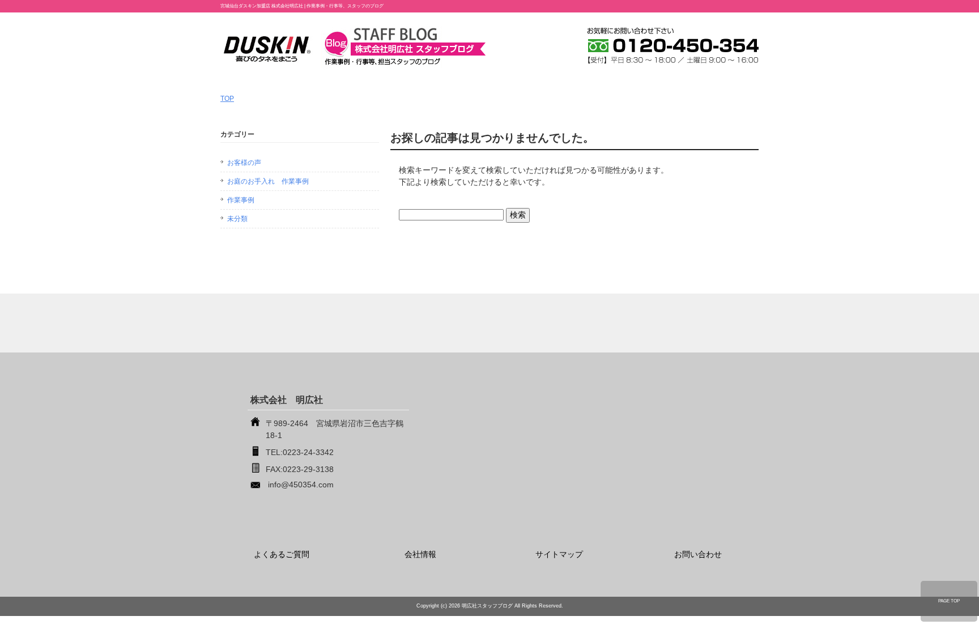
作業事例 (240, 200)
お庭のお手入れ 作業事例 (268, 181)
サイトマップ (559, 554)
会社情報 (420, 554)
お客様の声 (244, 163)
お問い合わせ (698, 554)
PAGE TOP (949, 601)
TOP (227, 99)
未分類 (237, 219)
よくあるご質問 (281, 554)
